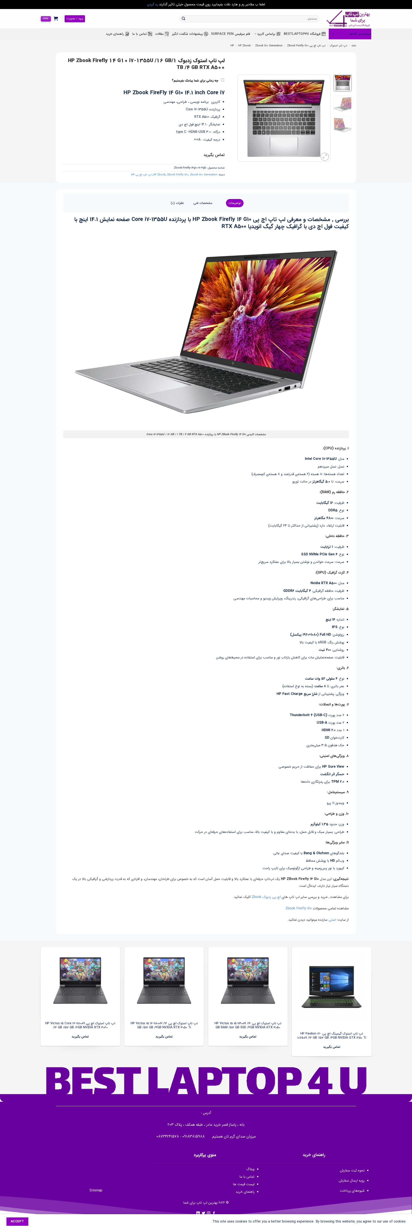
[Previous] (323, 118)
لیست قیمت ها (243, 1184)
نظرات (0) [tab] (177, 203)
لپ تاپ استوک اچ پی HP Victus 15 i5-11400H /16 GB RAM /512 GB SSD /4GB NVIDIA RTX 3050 (248, 1025)
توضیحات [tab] (234, 203)
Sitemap (95, 1190)
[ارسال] (183, 19)
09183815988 (193, 1136)
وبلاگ (250, 1169)
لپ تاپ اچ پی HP (141, 175)
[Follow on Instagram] (208, 1213)
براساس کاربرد (266, 33)
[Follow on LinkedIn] (198, 1213)
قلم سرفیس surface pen (230, 33)
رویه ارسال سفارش (352, 1180)
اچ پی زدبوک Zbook (266, 897)
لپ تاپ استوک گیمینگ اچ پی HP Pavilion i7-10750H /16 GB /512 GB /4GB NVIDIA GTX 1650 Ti (331, 1036)
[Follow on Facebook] (214, 1213)
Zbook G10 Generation (269, 46)
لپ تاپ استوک (338, 46)
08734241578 (167, 1136)
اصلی (333, 919)
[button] (56, 18)
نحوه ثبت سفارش (352, 1170)
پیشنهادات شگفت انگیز (187, 33)
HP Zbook (244, 46)
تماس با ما (139, 33)
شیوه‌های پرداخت (352, 1190)
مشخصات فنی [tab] (202, 203)
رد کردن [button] (152, 4)
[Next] (241, 118)
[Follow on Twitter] (203, 1213)
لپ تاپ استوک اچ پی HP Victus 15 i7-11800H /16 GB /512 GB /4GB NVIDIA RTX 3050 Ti (164, 1025)
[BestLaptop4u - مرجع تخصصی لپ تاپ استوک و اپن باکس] (348, 18)
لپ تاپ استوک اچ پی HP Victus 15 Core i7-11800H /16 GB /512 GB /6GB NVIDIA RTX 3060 (80, 1025)
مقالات (159, 33)
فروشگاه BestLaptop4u (302, 33)
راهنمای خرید (115, 33)
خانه (353, 46)
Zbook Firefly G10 (299, 908)
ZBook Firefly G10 (298, 46)
